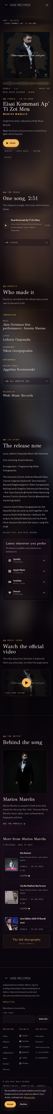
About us (6, 1069)
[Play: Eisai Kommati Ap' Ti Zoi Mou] (6, 225)
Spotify (8, 151)
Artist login (39, 1036)
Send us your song (42, 1047)
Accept (10, 1104)
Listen (12, 143)
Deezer (8, 157)
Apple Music (23, 151)
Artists (5, 1047)
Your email (8, 1013)
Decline (23, 1104)
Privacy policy (10, 1086)
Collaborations (8, 1053)
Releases (14, 20)
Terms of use (27, 1086)
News (5, 1058)
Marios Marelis (15, 114)
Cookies (40, 1086)
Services (6, 1064)
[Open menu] (47, 5)
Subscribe (43, 1019)
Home (5, 20)
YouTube (37, 151)
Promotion (39, 1042)
